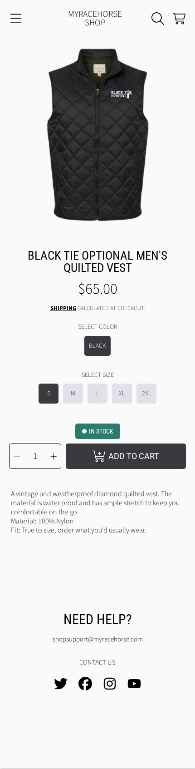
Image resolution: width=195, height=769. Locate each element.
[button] (16, 19)
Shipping (63, 308)
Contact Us (97, 662)
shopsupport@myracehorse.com (98, 639)
